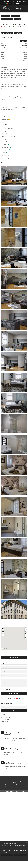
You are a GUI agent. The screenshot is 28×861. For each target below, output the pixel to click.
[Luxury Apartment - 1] (14, 175)
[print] (9, 698)
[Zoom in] (26, 634)
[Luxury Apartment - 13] (14, 423)
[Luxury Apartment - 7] (14, 299)
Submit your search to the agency (14, 734)
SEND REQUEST (14, 693)
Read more (9, 848)
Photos (16, 33)
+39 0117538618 (22, 1)
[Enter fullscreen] (26, 629)
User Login (12, 3)
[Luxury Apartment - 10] (14, 361)
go (14, 710)
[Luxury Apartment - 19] (14, 547)
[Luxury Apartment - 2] (14, 196)
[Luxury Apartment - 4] (14, 237)
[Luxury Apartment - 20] (14, 568)
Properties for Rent (15, 15)
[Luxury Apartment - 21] (14, 589)
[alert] (14, 851)
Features (10, 33)
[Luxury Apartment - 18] (14, 527)
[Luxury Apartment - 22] (14, 609)
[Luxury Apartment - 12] (14, 403)
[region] (14, 638)
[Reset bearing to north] (26, 638)
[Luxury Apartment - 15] (14, 465)
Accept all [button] (7, 854)
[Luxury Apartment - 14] (14, 444)
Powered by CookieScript (14, 859)
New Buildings (17, 19)
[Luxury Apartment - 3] (14, 217)
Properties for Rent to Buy (7, 19)
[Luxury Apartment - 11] (14, 382)
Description (4, 33)
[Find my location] (26, 631)
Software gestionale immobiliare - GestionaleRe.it (16, 791)
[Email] (11, 698)
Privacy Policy (9, 781)
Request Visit (15, 657)
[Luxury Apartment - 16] (14, 485)
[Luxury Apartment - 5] (14, 258)
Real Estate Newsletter (13, 763)
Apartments (24, 45)
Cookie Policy (16, 781)
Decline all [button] (20, 854)
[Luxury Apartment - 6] (14, 279)
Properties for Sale (5, 15)
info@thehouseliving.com (10, 1)
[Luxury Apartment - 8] (14, 320)
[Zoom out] (26, 636)
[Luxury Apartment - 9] (14, 341)
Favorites (19, 3)
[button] (14, 858)
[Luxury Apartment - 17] (14, 506)
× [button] (26, 842)
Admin (3, 781)
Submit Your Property (12, 749)
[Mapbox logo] (4, 648)
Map (20, 33)
